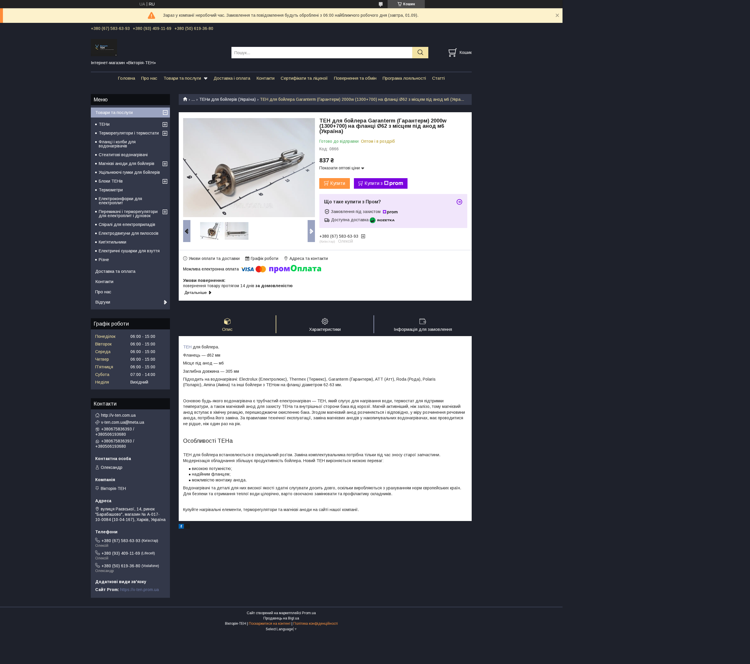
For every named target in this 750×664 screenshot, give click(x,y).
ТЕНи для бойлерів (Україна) (227, 99)
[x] (187, 527)
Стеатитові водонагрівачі (123, 154)
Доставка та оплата (115, 271)
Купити (337, 183)
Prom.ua (309, 613)
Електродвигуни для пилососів (128, 233)
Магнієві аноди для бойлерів (126, 163)
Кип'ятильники (112, 242)
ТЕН (187, 347)
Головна (126, 78)
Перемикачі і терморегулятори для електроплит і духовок (128, 213)
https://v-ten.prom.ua (139, 589)
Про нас (149, 78)
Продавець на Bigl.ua (281, 618)
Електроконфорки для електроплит (120, 200)
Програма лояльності (404, 78)
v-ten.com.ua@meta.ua (122, 422)
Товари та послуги (182, 78)
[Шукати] (420, 52)
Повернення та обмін (355, 78)
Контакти (265, 78)
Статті (438, 78)
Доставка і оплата (232, 78)
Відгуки (102, 301)
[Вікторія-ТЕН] (157, 47)
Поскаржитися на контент (270, 624)
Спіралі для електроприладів (127, 224)
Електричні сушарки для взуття (129, 250)
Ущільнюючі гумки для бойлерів (129, 172)
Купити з (373, 183)
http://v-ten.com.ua (118, 415)
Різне (104, 259)
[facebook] (181, 527)
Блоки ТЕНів (111, 181)
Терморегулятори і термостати (129, 133)
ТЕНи (104, 124)
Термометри (111, 190)
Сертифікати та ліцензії (304, 78)
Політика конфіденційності (315, 624)
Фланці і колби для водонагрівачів (117, 143)
